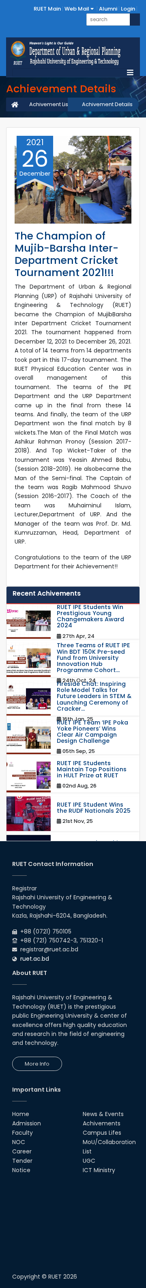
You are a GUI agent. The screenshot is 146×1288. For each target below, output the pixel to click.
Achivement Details (107, 104)
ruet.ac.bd (34, 959)
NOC (18, 1142)
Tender (22, 1161)
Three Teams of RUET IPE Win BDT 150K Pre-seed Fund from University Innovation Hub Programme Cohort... (93, 657)
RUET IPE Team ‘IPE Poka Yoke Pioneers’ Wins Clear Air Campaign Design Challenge (92, 732)
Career (22, 1151)
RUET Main (47, 9)
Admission (26, 1123)
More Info (37, 1064)
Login (128, 9)
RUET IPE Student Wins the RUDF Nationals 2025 (94, 808)
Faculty (22, 1133)
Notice (21, 1170)
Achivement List (49, 104)
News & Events (103, 1114)
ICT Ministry (99, 1170)
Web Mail (77, 9)
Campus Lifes (102, 1133)
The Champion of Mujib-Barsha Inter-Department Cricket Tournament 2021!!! (66, 254)
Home (20, 1114)
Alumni (108, 9)
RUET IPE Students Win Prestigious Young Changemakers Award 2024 (90, 616)
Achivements (101, 1123)
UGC (89, 1161)
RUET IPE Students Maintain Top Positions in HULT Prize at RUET (92, 769)
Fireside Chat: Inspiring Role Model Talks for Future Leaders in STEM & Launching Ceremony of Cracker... (94, 696)
